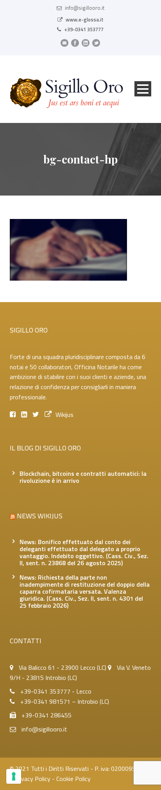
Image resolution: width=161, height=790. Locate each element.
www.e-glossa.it (85, 19)
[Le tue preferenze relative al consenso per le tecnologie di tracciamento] (13, 776)
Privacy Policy (32, 778)
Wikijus (64, 414)
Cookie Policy (73, 778)
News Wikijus (40, 516)
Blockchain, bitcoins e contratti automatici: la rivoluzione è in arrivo (83, 477)
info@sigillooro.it (84, 8)
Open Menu (142, 88)
